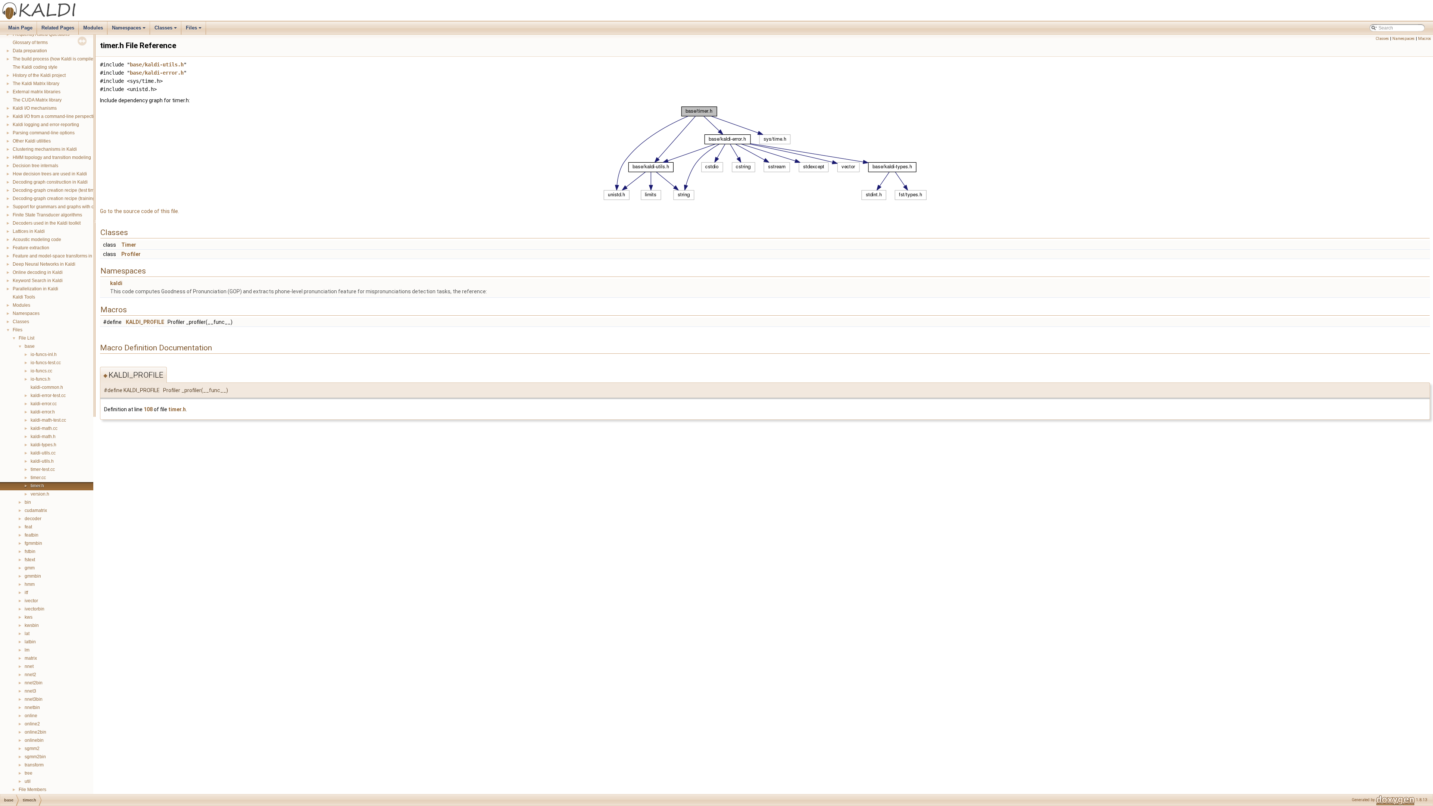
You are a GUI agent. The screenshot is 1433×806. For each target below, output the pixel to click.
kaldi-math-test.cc (48, 420)
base (30, 346)
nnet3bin (34, 699)
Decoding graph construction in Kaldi (50, 182)
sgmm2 (32, 748)
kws (28, 617)
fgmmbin (33, 543)
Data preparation (30, 50)
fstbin (30, 551)
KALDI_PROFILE (145, 322)
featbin (31, 535)
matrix (31, 658)
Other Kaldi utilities (32, 141)
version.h (40, 494)
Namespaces (129, 30)
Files (194, 30)
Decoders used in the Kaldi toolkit (47, 223)
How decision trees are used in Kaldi (50, 173)
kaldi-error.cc (44, 403)
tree (28, 773)
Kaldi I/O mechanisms (35, 108)
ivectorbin (34, 609)
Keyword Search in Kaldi (38, 280)
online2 (32, 724)
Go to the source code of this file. (139, 211)
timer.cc (38, 477)
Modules (93, 28)
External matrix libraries (36, 91)
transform (34, 765)
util (28, 781)
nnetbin (32, 707)
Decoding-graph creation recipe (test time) (55, 190)
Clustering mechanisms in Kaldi (45, 149)
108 (148, 409)
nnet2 (30, 674)
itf (26, 592)
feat (28, 526)
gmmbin (33, 576)
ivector (31, 600)
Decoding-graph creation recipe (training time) (59, 198)
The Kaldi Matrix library (36, 83)
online (31, 715)
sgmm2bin (35, 756)
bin (28, 502)
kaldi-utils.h (42, 461)
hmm (30, 584)
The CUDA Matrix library (37, 100)
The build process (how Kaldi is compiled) (55, 59)
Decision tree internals (35, 165)
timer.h (37, 485)
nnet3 (30, 691)
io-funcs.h (40, 379)
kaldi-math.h (43, 436)
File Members (32, 789)
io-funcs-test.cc (46, 362)
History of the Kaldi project (39, 75)
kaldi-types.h (43, 444)
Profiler (131, 254)
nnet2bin (34, 682)
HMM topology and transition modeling (52, 157)
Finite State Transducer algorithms (47, 215)
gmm (30, 568)
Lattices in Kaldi (29, 231)
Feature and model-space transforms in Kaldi (58, 256)
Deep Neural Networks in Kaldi (44, 264)
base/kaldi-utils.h (157, 65)
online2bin (35, 732)
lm (27, 650)
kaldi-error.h (43, 412)
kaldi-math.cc (44, 428)
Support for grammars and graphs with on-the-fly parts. (68, 206)
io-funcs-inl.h (44, 354)
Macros (1424, 38)
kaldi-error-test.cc (48, 395)
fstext (30, 559)
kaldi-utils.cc (43, 453)
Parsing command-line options (44, 132)
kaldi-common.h (47, 387)
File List (26, 338)
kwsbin (32, 625)
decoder (33, 518)
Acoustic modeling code (37, 239)
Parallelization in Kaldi (35, 288)
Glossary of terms (30, 42)
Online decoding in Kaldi (38, 272)
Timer (128, 245)
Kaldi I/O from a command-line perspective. (56, 116)
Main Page (20, 28)
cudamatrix (36, 510)
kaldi (116, 283)
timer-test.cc (43, 469)
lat (27, 633)
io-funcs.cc (41, 371)
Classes (166, 30)
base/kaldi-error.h (157, 73)
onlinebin (34, 740)
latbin (30, 641)
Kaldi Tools (24, 297)
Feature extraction (31, 247)
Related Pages (57, 28)
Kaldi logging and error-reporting (46, 124)
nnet (29, 666)
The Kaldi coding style (35, 67)
